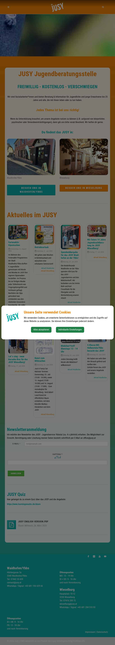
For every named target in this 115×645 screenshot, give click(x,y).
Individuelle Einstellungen (70, 329)
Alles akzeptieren (41, 329)
